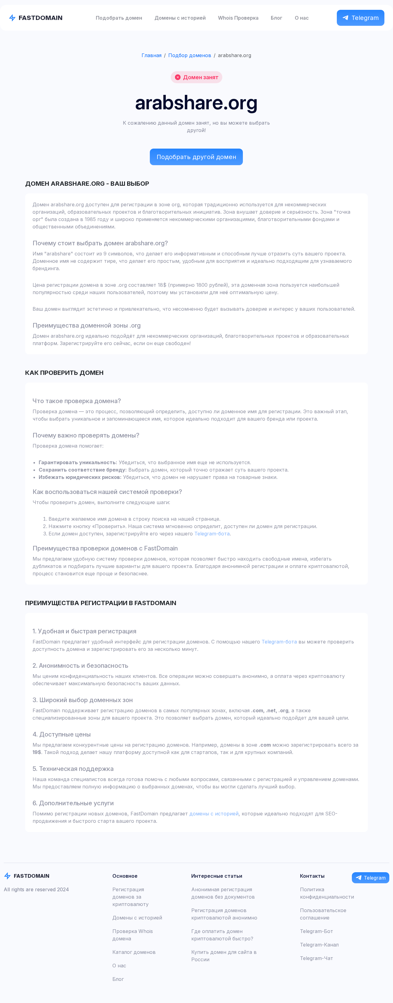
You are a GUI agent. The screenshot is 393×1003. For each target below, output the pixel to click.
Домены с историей (180, 18)
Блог (276, 18)
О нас (302, 18)
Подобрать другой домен (196, 157)
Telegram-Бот (316, 931)
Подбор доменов (189, 55)
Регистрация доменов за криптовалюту (130, 896)
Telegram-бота (212, 534)
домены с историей (214, 814)
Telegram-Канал (319, 945)
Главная (151, 55)
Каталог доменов (134, 952)
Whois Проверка (238, 18)
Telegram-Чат (316, 958)
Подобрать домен (119, 18)
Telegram (365, 17)
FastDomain (41, 17)
